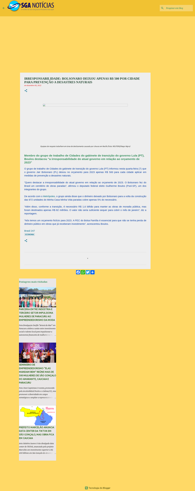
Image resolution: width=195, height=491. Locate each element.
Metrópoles (49, 196)
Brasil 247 (29, 231)
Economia (29, 234)
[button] (25, 91)
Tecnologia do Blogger (99, 488)
